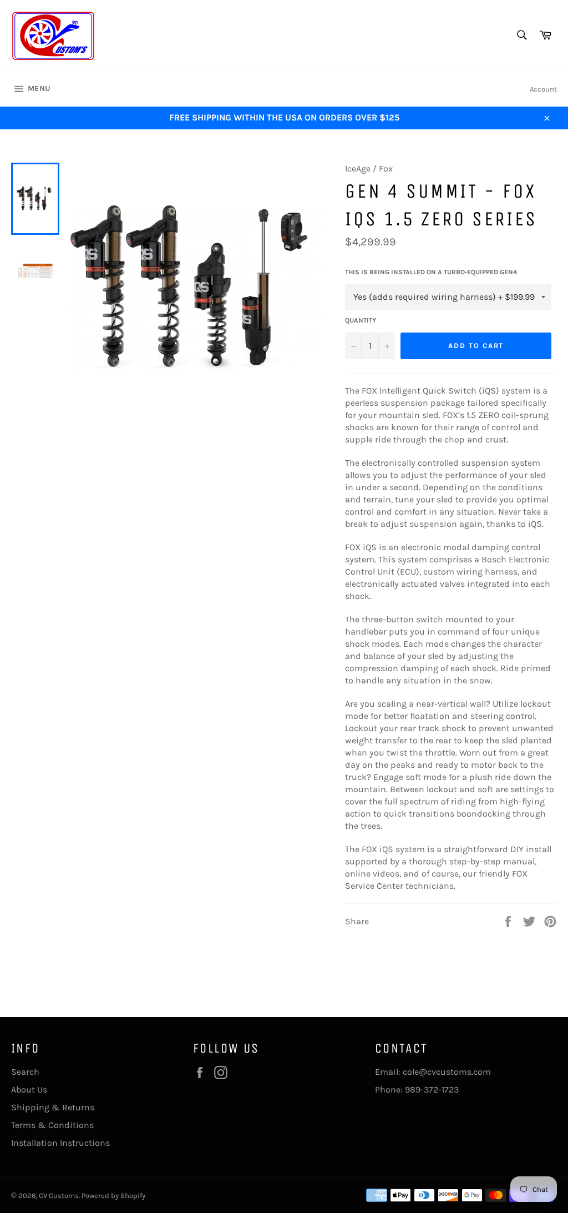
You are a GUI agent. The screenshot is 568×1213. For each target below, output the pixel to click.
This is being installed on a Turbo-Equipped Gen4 (431, 272)
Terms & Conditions (52, 1125)
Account (543, 89)
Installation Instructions (60, 1142)
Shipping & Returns (52, 1107)
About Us (29, 1089)
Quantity (360, 320)
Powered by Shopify (113, 1195)
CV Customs (59, 1195)
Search (25, 1071)
